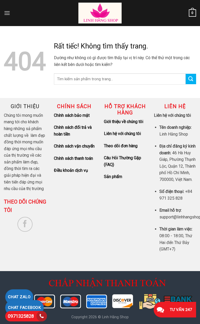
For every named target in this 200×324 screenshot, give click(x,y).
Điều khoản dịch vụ (71, 170)
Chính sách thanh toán (73, 158)
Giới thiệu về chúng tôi (123, 121)
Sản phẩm (113, 176)
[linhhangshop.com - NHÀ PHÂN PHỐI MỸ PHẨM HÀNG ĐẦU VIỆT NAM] (100, 13)
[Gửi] (191, 79)
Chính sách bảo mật (72, 115)
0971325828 (21, 316)
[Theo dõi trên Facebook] (24, 224)
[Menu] (7, 13)
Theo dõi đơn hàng (121, 145)
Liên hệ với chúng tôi (122, 133)
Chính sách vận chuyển (74, 146)
